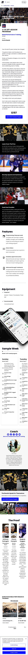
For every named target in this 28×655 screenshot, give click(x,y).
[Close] (25, 638)
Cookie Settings (14, 645)
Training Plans (6, 5)
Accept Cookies (14, 652)
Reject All (14, 648)
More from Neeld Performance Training (14, 436)
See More (12, 614)
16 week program (12, 627)
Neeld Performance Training (11, 35)
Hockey (12, 5)
